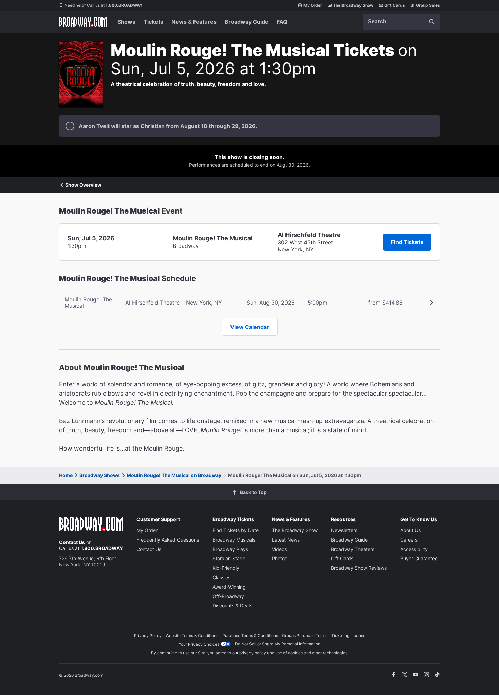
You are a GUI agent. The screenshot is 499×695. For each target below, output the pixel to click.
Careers (409, 540)
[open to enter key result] (432, 22)
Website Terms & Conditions (192, 635)
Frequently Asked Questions (167, 540)
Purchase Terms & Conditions (250, 635)
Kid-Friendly (225, 568)
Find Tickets (407, 242)
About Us (410, 530)
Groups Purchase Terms (304, 635)
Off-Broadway (228, 596)
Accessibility (414, 549)
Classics (221, 577)
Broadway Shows (99, 475)
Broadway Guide (247, 21)
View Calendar (249, 327)
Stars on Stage (228, 558)
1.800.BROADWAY (103, 5)
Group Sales (428, 5)
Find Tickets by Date (235, 530)
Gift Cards (394, 5)
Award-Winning (229, 587)
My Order (312, 5)
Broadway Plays (230, 549)
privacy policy (252, 652)
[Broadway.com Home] (83, 22)
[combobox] (401, 22)
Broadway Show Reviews (359, 568)
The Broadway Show (353, 5)
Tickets (153, 21)
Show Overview (83, 185)
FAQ (282, 21)
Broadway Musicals (233, 540)
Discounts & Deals (232, 605)
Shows (126, 21)
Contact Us (72, 542)
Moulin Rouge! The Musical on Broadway (174, 475)
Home (66, 475)
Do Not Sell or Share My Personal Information (277, 643)
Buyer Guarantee (419, 558)
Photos (279, 558)
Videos (279, 549)
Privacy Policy (148, 635)
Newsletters (344, 530)
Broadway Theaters (352, 549)
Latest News (286, 540)
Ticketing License (348, 635)
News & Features (194, 21)
